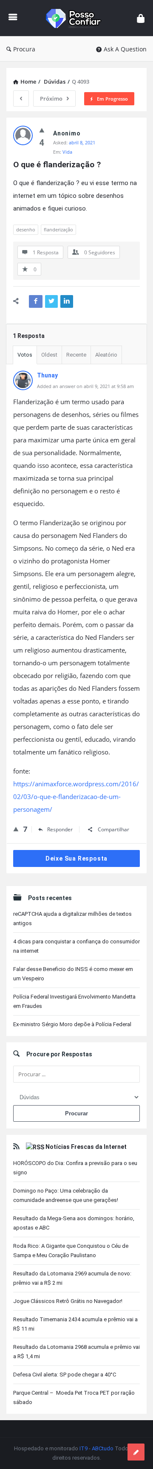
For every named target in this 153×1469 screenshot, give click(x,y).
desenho (25, 229)
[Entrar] (140, 18)
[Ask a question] (136, 1452)
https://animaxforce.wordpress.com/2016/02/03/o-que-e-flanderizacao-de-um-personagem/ (76, 796)
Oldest (49, 355)
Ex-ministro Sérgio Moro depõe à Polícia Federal (72, 1024)
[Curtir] (42, 130)
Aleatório (106, 355)
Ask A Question (125, 49)
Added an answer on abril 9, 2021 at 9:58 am (85, 386)
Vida (67, 152)
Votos (24, 355)
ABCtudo (102, 1448)
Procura (24, 49)
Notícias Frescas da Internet (86, 1146)
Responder (60, 829)
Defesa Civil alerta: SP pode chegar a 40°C (64, 1374)
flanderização (58, 229)
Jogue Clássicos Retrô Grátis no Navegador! (67, 1301)
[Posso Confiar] (77, 18)
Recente (76, 355)
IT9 (83, 1448)
